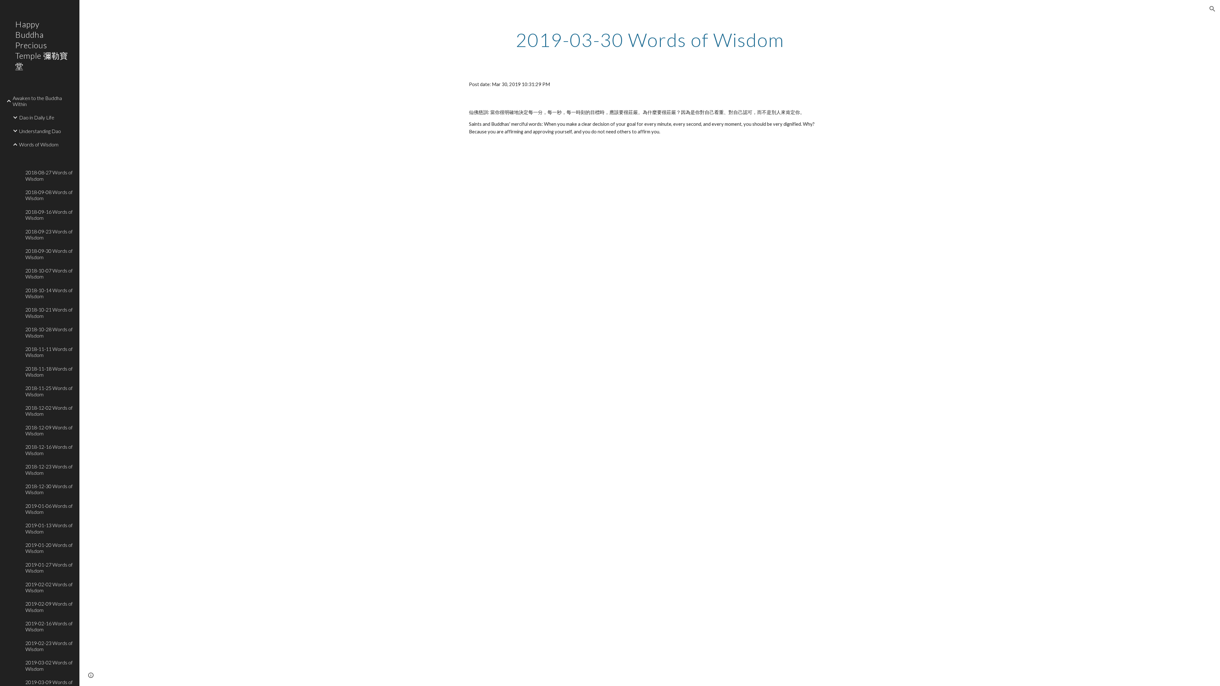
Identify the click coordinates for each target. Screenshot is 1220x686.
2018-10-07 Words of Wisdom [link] (49, 273)
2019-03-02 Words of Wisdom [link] (49, 665)
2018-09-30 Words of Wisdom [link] (49, 254)
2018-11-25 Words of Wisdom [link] (49, 391)
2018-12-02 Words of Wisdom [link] (49, 411)
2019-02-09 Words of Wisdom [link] (49, 607)
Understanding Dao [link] (40, 131)
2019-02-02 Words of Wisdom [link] (49, 587)
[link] (50, 154)
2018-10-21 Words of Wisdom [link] (49, 312)
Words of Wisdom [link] (38, 144)
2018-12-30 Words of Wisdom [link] (49, 489)
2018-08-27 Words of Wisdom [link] (49, 175)
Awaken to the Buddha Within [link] (37, 101)
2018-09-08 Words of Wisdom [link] (49, 195)
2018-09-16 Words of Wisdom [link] (49, 215)
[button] (1212, 9)
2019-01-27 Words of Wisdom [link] (49, 568)
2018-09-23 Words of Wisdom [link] (49, 234)
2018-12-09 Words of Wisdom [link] (49, 430)
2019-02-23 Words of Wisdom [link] (49, 646)
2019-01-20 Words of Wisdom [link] (49, 548)
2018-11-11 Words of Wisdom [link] (49, 352)
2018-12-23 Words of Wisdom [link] (49, 469)
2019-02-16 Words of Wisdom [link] (49, 626)
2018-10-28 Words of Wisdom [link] (49, 332)
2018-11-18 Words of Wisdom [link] (49, 372)
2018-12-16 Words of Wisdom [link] (49, 450)
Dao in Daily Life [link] (36, 117)
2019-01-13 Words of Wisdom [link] (49, 528)
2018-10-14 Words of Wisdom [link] (49, 293)
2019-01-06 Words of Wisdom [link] (49, 509)
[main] (649, 40)
